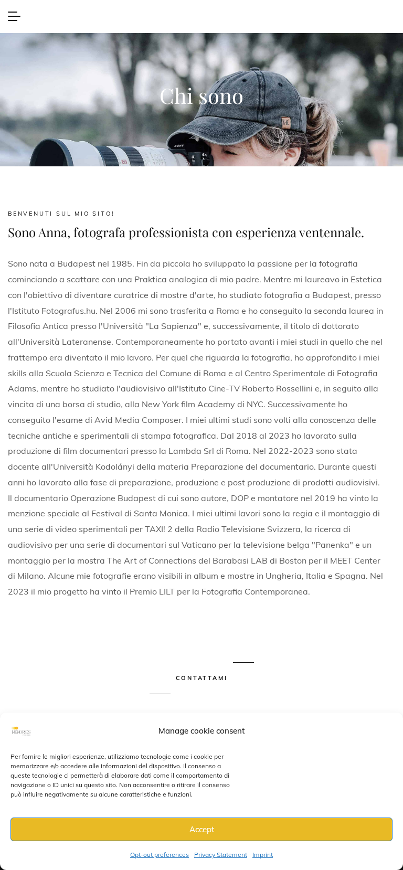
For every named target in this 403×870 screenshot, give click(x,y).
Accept (201, 829)
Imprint (262, 854)
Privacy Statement (220, 854)
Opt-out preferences (159, 854)
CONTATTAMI (202, 678)
